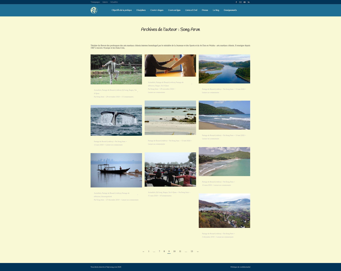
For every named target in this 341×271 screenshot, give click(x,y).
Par (99, 97)
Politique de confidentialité (240, 267)
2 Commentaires (127, 97)
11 (180, 251)
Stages (131, 90)
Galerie (105, 2)
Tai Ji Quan (165, 86)
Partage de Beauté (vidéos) (111, 90)
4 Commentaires (165, 196)
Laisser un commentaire (156, 92)
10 (174, 251)
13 (192, 251)
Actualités (114, 2)
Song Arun (190, 30)
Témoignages (95, 2)
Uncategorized (106, 196)
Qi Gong (125, 90)
